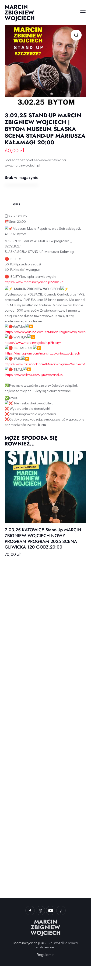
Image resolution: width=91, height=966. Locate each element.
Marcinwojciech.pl (27, 942)
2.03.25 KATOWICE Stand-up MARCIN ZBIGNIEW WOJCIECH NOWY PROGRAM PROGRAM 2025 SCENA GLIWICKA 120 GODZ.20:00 (43, 538)
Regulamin (46, 954)
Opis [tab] (16, 204)
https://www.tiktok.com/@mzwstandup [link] (34, 374)
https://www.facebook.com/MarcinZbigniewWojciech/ (45, 363)
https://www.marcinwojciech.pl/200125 (34, 281)
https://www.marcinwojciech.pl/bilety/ (33, 342)
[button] (76, 35)
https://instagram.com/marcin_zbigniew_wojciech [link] (42, 353)
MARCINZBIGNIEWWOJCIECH (46, 927)
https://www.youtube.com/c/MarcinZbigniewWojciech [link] (45, 331)
